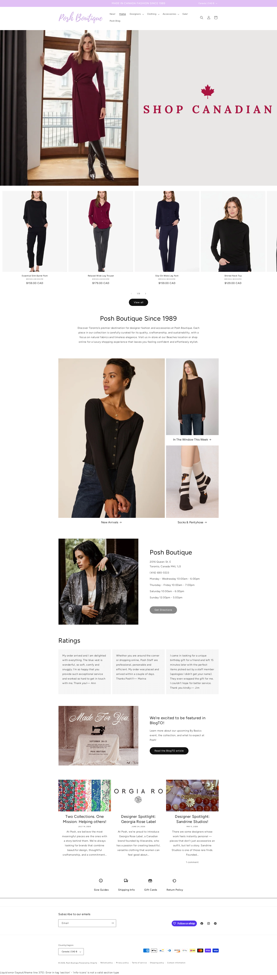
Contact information (176, 963)
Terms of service (139, 963)
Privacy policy (122, 963)
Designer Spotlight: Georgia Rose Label (138, 819)
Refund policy (107, 963)
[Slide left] (131, 293)
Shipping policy (157, 963)
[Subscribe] (112, 923)
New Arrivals (109, 522)
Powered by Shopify (88, 963)
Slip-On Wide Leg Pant (167, 276)
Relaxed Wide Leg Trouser (101, 276)
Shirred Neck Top (233, 276)
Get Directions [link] (163, 609)
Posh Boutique (72, 963)
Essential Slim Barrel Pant (35, 276)
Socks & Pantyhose (190, 522)
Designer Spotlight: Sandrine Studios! (192, 819)
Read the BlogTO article (169, 750)
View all (138, 302)
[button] (136, 14)
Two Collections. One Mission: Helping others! (84, 819)
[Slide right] (145, 293)
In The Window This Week (190, 439)
